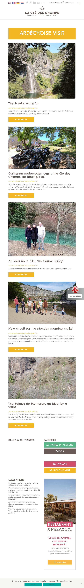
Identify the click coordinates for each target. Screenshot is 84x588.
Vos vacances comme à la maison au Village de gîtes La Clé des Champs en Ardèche (23, 511)
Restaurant (60, 464)
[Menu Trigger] (79, 3)
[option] (14, 3)
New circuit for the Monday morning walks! (40, 328)
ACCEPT (33, 584)
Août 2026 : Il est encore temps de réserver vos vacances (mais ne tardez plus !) (23, 504)
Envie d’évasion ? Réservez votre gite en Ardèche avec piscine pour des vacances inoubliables (24, 497)
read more (21, 119)
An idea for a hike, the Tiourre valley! (35, 261)
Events (60, 451)
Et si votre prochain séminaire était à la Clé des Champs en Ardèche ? (23, 484)
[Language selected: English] (16, 2)
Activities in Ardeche (16, 108)
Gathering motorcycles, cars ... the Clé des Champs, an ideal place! (39, 175)
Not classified (60, 457)
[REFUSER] (81, 583)
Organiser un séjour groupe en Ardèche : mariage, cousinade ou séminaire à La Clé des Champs (24, 490)
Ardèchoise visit (31, 108)
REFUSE (52, 584)
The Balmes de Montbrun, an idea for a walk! (37, 405)
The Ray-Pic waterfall (23, 103)
